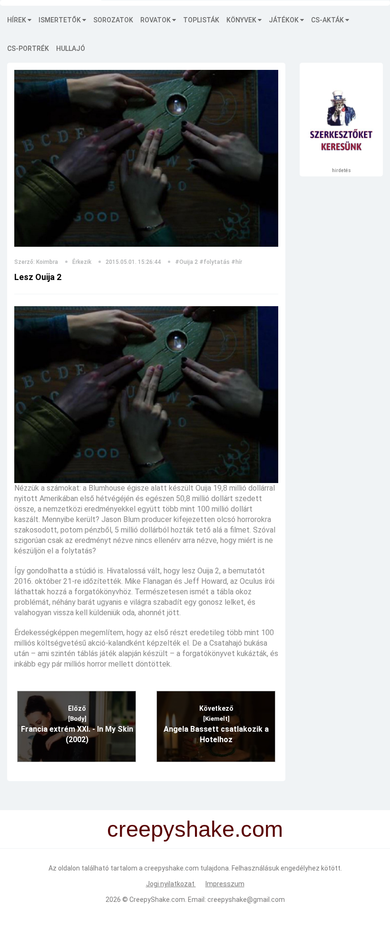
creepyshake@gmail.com (246, 899)
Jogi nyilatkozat (171, 884)
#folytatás (214, 262)
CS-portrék (28, 48)
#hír (236, 262)
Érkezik (81, 262)
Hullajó (70, 48)
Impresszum (224, 884)
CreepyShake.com (157, 899)
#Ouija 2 (186, 262)
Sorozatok (113, 20)
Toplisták (201, 20)
